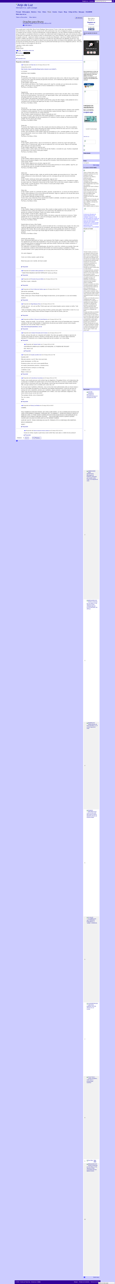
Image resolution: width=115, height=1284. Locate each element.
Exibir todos (96, 1277)
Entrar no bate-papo (103, 1283)
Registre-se (85, 1)
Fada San (33, 64)
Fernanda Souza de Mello (37, 279)
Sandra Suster (33, 23)
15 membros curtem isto (28, 50)
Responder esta (20, 58)
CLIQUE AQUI (88, 112)
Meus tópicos (32, 17)
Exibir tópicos (28, 25)
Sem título (95, 1161)
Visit (86, 136)
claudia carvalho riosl (36, 354)
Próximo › (37, 438)
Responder (24, 266)
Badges (76, 1282)
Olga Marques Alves (36, 304)
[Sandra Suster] (19, 25)
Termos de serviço (95, 1282)
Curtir (19, 50)
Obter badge (96, 165)
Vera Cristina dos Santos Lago (38, 289)
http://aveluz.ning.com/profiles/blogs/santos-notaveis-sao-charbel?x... (39, 69)
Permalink (22, 65)
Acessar (91, 1)
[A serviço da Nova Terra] (91, 97)
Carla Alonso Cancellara (37, 378)
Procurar (113, 1)
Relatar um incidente (84, 1282)
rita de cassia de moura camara (41, 430)
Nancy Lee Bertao (35, 405)
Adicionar (79, 17)
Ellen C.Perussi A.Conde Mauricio (39, 319)
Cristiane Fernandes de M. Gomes (39, 332)
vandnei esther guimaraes (37, 270)
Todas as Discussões (21, 17)
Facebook (20, 53)
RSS (17, 441)
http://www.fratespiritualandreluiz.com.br (31, 326)
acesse (92, 24)
